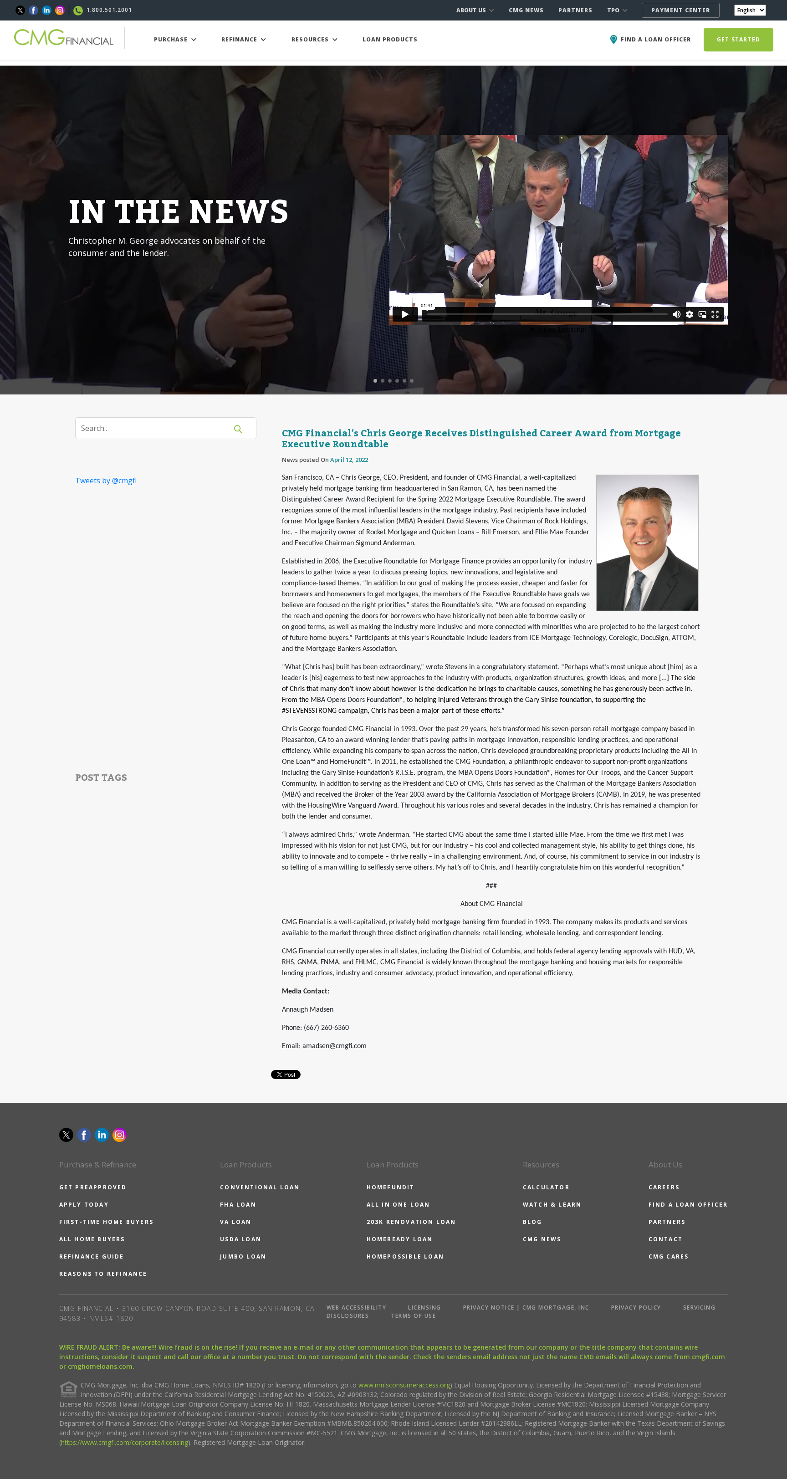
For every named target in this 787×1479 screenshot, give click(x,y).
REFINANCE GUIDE (91, 1256)
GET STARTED (738, 39)
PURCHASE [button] (171, 39)
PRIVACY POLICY (636, 1307)
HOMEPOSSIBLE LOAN (405, 1256)
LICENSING (424, 1307)
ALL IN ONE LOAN (398, 1204)
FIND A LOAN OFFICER (688, 1204)
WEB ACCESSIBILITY (357, 1307)
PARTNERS (575, 10)
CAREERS (664, 1187)
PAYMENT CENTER (680, 10)
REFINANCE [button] (240, 39)
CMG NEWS (526, 10)
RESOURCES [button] (311, 39)
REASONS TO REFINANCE (103, 1274)
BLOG (532, 1222)
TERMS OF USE (413, 1316)
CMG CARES (669, 1256)
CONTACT (666, 1239)
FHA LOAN (238, 1204)
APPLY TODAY (84, 1204)
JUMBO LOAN (243, 1256)
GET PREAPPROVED (93, 1187)
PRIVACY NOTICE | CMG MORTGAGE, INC (526, 1307)
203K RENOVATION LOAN (411, 1222)
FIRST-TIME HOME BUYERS (106, 1222)
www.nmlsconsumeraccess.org (404, 1385)
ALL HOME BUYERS (92, 1239)
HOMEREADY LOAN (400, 1239)
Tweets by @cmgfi (106, 481)
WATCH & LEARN (552, 1204)
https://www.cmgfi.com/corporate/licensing (124, 1442)
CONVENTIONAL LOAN (260, 1187)
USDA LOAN (240, 1239)
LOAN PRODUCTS (390, 39)
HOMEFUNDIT (391, 1187)
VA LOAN (235, 1222)
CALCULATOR (546, 1187)
